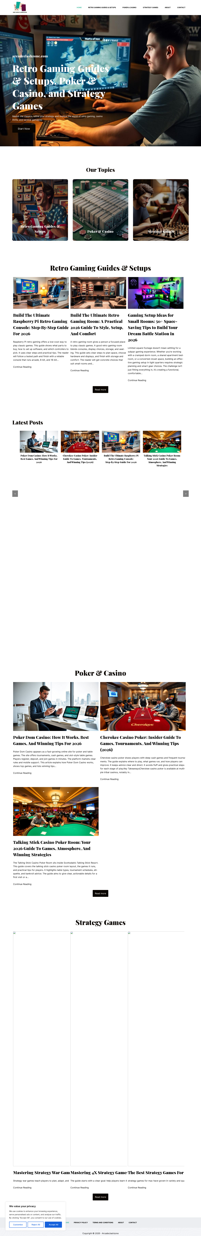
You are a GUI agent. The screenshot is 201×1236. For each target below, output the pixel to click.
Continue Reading (22, 366)
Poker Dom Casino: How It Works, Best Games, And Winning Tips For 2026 (51, 740)
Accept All (53, 1224)
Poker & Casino (129, 7)
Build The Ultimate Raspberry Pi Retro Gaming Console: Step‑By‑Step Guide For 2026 (41, 324)
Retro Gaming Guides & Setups (102, 7)
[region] (35, 1216)
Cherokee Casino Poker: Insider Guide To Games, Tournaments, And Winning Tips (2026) (39, 459)
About (168, 7)
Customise (18, 1224)
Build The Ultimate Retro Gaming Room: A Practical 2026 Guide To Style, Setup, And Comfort (96, 324)
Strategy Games (150, 7)
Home (79, 7)
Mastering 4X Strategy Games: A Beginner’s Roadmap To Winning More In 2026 (162, 642)
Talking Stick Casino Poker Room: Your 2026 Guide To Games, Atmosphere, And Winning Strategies (52, 848)
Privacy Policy (81, 1222)
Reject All (36, 1224)
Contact (181, 7)
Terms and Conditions (103, 1222)
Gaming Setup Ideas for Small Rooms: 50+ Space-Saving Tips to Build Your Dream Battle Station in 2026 (153, 327)
